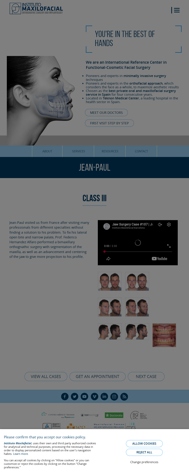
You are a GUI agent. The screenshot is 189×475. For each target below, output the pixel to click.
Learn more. (21, 454)
